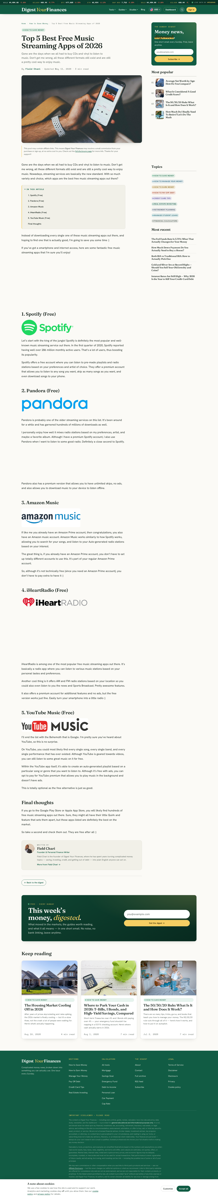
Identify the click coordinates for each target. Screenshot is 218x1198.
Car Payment (108, 1098)
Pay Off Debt (74, 1081)
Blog (143, 9)
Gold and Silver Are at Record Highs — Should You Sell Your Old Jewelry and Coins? (171, 267)
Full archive (140, 1076)
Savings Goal (108, 1076)
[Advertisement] (73, 281)
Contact (138, 1070)
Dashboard (171, 9)
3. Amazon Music (36, 206)
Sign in (191, 9)
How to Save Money (38, 23)
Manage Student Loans (166, 215)
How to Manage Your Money (168, 181)
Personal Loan (108, 1092)
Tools (112, 9)
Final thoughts (34, 223)
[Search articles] (182, 9)
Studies (133, 9)
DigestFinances (44, 9)
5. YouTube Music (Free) (39, 218)
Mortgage (106, 1070)
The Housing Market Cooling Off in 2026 (47, 1007)
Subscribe (139, 1087)
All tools (106, 1065)
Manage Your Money (78, 1076)
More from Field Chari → (48, 864)
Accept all (183, 1188)
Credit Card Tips (162, 198)
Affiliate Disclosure (76, 1168)
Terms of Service (175, 1065)
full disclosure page (83, 151)
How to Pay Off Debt (164, 193)
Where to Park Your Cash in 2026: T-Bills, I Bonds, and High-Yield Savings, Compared (108, 1009)
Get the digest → (157, 923)
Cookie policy (174, 1087)
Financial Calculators (165, 221)
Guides (122, 9)
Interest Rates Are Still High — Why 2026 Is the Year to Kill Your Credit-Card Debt (173, 277)
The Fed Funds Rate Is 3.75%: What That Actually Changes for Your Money (172, 240)
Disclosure (173, 1076)
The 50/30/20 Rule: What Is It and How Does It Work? (167, 1007)
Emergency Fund (109, 1081)
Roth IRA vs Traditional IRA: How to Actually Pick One (170, 257)
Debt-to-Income (109, 1087)
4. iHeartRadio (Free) (37, 212)
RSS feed (139, 1081)
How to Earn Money (164, 187)
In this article (35, 189)
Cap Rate (106, 1103)
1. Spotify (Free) (35, 195)
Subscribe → (174, 59)
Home (24, 23)
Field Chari (33, 68)
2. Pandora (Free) (36, 201)
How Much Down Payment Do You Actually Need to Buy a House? (169, 249)
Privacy (171, 1081)
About (138, 1065)
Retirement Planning (164, 210)
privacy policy (44, 1194)
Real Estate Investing (165, 204)
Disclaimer (173, 1070)
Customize (168, 1188)
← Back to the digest (34, 882)
